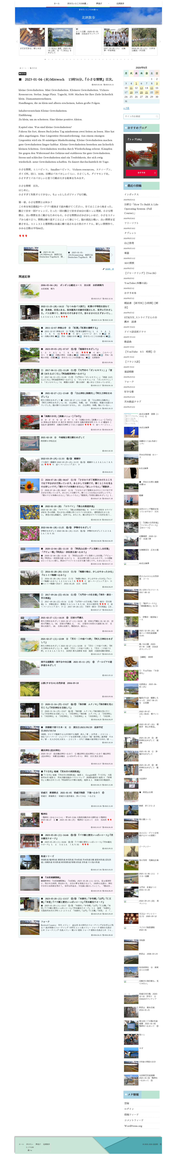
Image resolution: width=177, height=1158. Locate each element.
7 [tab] (67, 59)
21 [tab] (117, 59)
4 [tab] (56, 59)
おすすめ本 (130, 293)
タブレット (130, 233)
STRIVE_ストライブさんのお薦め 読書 (140, 319)
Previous (17, 41)
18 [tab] (106, 59)
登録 (126, 1103)
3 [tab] (52, 59)
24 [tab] (128, 59)
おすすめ (141, 173)
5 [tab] (59, 59)
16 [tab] (99, 59)
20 (141, 92)
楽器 (126, 253)
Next (160, 41)
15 (151, 88)
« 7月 (126, 108)
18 (131, 92)
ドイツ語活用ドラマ (135, 332)
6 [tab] (63, 59)
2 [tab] (49, 59)
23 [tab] (124, 59)
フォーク (129, 382)
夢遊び (38, 1144)
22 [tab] (121, 59)
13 (141, 88)
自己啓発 (129, 243)
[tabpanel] (32, 41)
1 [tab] (45, 59)
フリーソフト (131, 223)
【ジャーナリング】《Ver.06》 (140, 273)
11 (131, 88)
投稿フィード (131, 1114)
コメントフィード (134, 1120)
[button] (157, 116)
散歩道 (23, 73)
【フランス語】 (132, 362)
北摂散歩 (46, 1144)
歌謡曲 (127, 342)
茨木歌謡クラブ (132, 402)
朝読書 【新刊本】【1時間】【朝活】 (141, 305)
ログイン (129, 1109)
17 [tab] (103, 59)
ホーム (21, 1144)
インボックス (131, 194)
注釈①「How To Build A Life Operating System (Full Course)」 (141, 208)
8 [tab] (70, 59)
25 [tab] (132, 59)
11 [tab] (81, 59)
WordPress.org (133, 1126)
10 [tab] (77, 59)
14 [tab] (92, 59)
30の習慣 (129, 263)
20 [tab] (114, 59)
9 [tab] (74, 59)
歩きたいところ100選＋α (30, 1147)
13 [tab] (88, 59)
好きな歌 (129, 392)
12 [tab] (85, 59)
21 (146, 92)
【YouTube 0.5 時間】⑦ (140, 352)
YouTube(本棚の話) (136, 283)
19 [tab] (110, 59)
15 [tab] (96, 59)
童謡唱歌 (129, 372)
